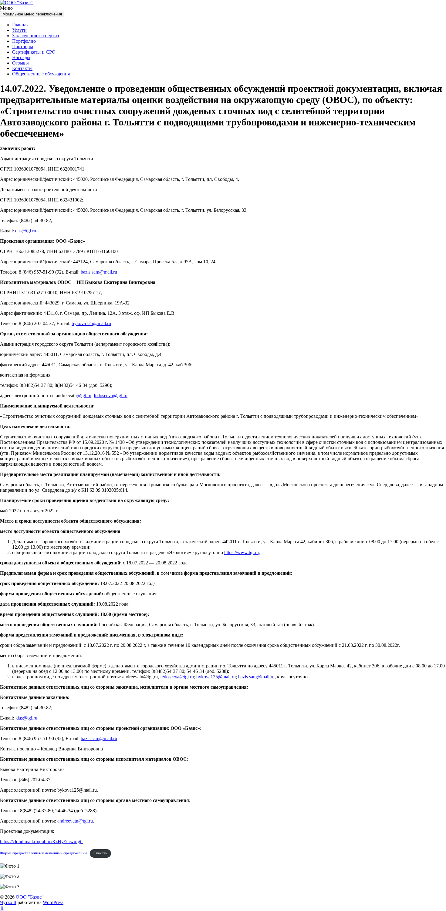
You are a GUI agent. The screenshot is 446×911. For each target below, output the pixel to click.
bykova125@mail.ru (91, 323)
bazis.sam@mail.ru (99, 271)
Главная (20, 24)
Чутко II (8, 902)
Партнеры (22, 46)
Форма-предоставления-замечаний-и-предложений (43, 853)
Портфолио (24, 41)
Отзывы (20, 62)
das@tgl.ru (25, 230)
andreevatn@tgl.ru (75, 820)
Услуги (19, 30)
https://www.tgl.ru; (242, 552)
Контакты (22, 68)
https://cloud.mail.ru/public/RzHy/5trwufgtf (41, 841)
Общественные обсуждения (41, 73)
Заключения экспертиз (35, 35)
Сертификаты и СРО (34, 52)
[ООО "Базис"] (16, 2)
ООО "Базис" (30, 896)
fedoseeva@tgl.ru (110, 395)
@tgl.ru (84, 395)
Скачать (100, 853)
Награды (21, 57)
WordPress (53, 902)
